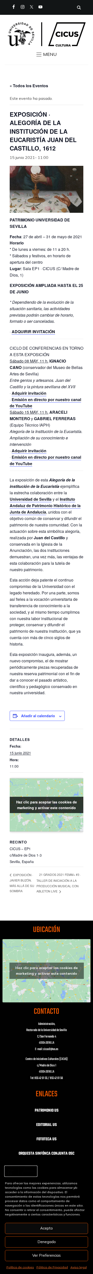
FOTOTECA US (46, 1139)
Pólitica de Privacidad (52, 1267)
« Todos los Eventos (29, 85)
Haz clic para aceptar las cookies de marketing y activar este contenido (46, 804)
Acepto (46, 1228)
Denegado (46, 1241)
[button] (46, 54)
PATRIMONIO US (47, 1110)
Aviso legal (78, 1267)
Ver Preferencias (46, 1255)
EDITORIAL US (46, 1125)
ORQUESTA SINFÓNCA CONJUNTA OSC (46, 1153)
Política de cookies (20, 1267)
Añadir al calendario (38, 715)
